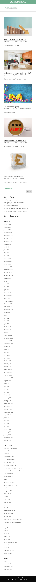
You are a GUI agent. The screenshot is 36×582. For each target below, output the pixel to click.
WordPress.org (8, 569)
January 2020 (7, 435)
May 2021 (7, 389)
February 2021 (8, 398)
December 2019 (8, 438)
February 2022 (8, 363)
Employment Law (9, 488)
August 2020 (7, 415)
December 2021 (8, 369)
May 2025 (7, 252)
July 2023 (6, 315)
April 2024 (7, 290)
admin (7, 41)
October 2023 (8, 307)
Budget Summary (9, 451)
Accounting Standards (10, 448)
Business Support (9, 456)
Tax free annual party (11, 107)
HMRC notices (24, 75)
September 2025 (8, 241)
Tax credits (7, 545)
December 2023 (8, 301)
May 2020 (7, 423)
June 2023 (7, 318)
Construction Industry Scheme (13, 468)
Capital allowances (9, 459)
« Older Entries (8, 188)
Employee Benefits (25, 108)
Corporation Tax (8, 474)
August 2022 (7, 346)
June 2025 (7, 250)
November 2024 (8, 270)
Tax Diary (6, 548)
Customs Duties (8, 476)
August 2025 (7, 244)
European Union (8, 491)
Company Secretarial (10, 465)
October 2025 (8, 238)
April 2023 (7, 324)
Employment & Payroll (10, 485)
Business (6, 454)
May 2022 (7, 355)
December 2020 (8, 403)
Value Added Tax (9, 550)
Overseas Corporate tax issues (13, 519)
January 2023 (7, 332)
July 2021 (6, 383)
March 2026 (7, 224)
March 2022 (7, 361)
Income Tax (23, 41)
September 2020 (8, 412)
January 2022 (7, 366)
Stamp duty (7, 539)
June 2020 (7, 420)
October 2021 (8, 375)
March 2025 (7, 258)
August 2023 (7, 312)
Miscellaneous (8, 508)
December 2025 (8, 233)
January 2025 (7, 264)
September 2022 (8, 344)
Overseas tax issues (10, 525)
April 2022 (7, 358)
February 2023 (8, 329)
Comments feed (8, 566)
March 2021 (7, 395)
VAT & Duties (8, 553)
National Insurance (9, 511)
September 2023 (8, 309)
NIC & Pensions (8, 513)
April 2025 (7, 255)
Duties (5, 479)
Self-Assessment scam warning (15, 140)
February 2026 (8, 227)
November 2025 (8, 235)
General (22, 178)
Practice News (8, 536)
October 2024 (8, 272)
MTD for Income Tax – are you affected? (16, 211)
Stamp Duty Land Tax (10, 542)
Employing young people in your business (16, 200)
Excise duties (7, 493)
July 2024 (6, 281)
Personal (6, 533)
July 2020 (6, 418)
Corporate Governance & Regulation (14, 471)
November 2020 (8, 406)
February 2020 (8, 432)
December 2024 (8, 267)
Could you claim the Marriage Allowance (16, 208)
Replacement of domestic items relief (17, 73)
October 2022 (8, 341)
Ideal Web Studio (23, 580)
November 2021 (8, 372)
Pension (6, 531)
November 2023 (8, 304)
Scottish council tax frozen (13, 177)
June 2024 (7, 284)
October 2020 (8, 409)
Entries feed (7, 564)
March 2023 (7, 327)
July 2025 (6, 247)
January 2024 (7, 298)
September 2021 (8, 378)
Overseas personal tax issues (12, 522)
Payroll (6, 528)
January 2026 (7, 230)
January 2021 (7, 401)
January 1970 (7, 440)
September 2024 (8, 275)
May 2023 (7, 321)
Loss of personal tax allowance (15, 39)
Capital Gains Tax (9, 462)
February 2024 (8, 295)
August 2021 (7, 381)
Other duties (7, 516)
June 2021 (7, 386)
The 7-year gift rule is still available (14, 203)
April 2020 (7, 426)
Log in (5, 561)
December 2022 (8, 335)
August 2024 (7, 278)
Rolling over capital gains (11, 205)
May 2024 (7, 287)
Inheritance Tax (8, 505)
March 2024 (7, 292)
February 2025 (8, 261)
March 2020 (7, 429)
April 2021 (7, 392)
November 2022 (8, 338)
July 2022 (6, 349)
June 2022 (7, 352)
